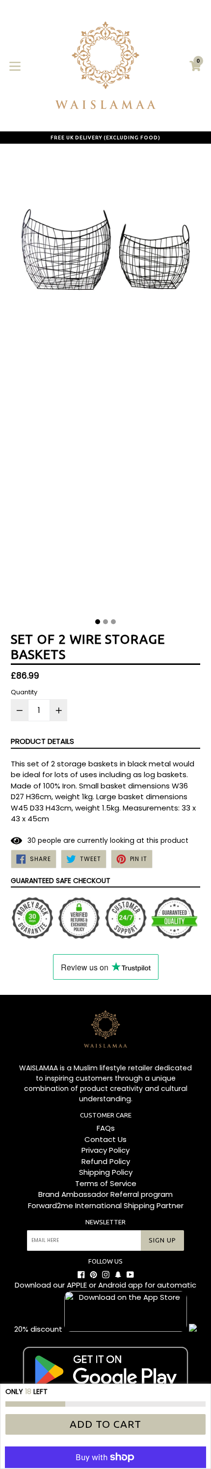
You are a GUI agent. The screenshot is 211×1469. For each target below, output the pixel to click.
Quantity (24, 692)
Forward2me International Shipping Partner (106, 1205)
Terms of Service (105, 1183)
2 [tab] (105, 621)
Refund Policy (105, 1161)
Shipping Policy (105, 1172)
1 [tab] (97, 621)
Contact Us (105, 1139)
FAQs (106, 1128)
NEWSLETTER (105, 1221)
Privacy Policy (105, 1150)
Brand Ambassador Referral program (105, 1194)
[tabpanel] (105, 383)
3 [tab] (113, 621)
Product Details (42, 741)
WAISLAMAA (38, 1068)
